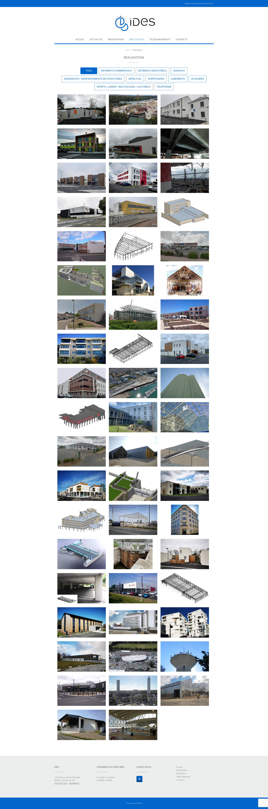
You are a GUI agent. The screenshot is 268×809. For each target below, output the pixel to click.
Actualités (96, 39)
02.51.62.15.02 (60, 783)
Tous (89, 71)
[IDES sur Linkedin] (139, 779)
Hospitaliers (156, 79)
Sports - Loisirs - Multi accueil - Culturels (124, 87)
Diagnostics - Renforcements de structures (93, 79)
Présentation (116, 39)
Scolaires (197, 79)
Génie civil (135, 79)
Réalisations (136, 39)
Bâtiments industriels (152, 71)
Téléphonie (164, 87)
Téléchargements (160, 39)
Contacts (181, 39)
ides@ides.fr (74, 783)
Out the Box (137, 803)
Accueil (80, 39)
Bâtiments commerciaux (116, 71)
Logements (178, 79)
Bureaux (179, 71)
